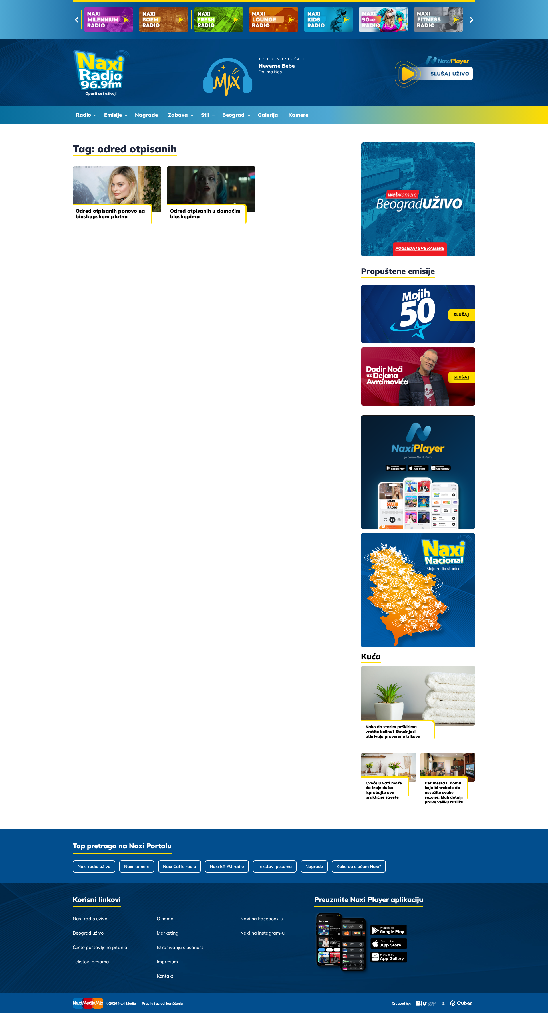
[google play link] (388, 931)
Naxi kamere (136, 866)
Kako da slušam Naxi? (359, 866)
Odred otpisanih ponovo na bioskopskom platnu (110, 214)
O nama (165, 918)
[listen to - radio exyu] (383, 19)
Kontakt (165, 976)
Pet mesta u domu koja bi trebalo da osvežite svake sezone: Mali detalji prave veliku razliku (444, 792)
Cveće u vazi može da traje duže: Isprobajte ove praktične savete (384, 790)
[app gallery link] (388, 958)
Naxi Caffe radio (179, 866)
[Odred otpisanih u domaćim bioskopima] (211, 189)
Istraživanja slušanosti (180, 947)
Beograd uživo (88, 933)
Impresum (167, 961)
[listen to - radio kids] (218, 19)
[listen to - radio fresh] (108, 19)
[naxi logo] (101, 73)
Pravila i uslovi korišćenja (162, 1004)
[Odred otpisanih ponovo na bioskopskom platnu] (117, 189)
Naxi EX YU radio (227, 866)
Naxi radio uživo (94, 866)
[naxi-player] (418, 472)
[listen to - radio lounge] (163, 19)
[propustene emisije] (418, 314)
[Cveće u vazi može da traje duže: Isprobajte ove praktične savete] (388, 767)
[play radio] (433, 73)
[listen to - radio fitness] (328, 19)
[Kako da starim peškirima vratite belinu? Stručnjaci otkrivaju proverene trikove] (418, 696)
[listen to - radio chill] (438, 19)
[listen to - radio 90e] (273, 19)
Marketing (167, 933)
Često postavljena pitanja (100, 947)
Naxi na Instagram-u (262, 933)
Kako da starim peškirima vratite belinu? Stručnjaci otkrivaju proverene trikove (393, 731)
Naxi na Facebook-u (261, 918)
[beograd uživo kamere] (418, 199)
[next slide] (471, 19)
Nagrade (314, 866)
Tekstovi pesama (275, 866)
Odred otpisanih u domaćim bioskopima (205, 214)
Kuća (371, 656)
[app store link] (388, 944)
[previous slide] (76, 19)
